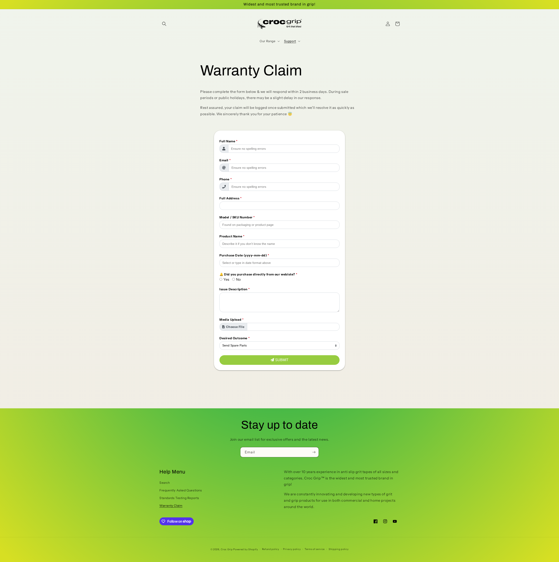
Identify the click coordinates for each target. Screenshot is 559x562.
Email (225, 160)
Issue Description (234, 289)
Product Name (231, 236)
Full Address (230, 198)
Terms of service (315, 549)
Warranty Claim (170, 506)
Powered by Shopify (245, 549)
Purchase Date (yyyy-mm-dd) (244, 255)
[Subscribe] (314, 452)
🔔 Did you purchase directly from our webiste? (258, 274)
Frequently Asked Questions (180, 490)
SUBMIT (281, 360)
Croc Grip (227, 549)
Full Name (228, 141)
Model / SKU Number (237, 217)
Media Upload (231, 319)
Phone (225, 179)
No (238, 279)
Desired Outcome (234, 338)
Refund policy (270, 549)
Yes (226, 279)
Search (164, 483)
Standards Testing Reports (179, 498)
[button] (164, 24)
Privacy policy (292, 549)
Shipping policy (339, 549)
